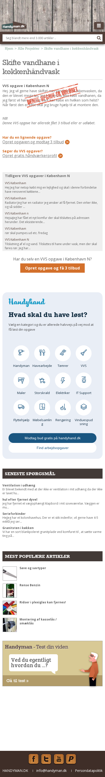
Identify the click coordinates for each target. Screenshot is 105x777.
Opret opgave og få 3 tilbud (52, 268)
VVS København (15, 183)
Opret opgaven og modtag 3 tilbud (33, 142)
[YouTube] (59, 759)
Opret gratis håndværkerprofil (29, 155)
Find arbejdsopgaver (53, 448)
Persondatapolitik (89, 770)
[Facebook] (33, 759)
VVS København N (17, 239)
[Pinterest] (71, 759)
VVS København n (17, 213)
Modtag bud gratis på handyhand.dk (53, 438)
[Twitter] (46, 759)
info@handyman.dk (51, 770)
